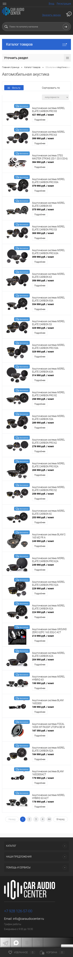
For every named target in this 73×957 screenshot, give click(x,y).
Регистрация (64, 3)
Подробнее (39, 119)
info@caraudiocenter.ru (28, 918)
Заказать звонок (51, 15)
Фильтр (16, 87)
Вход (51, 3)
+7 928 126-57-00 (18, 911)
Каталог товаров (19, 44)
